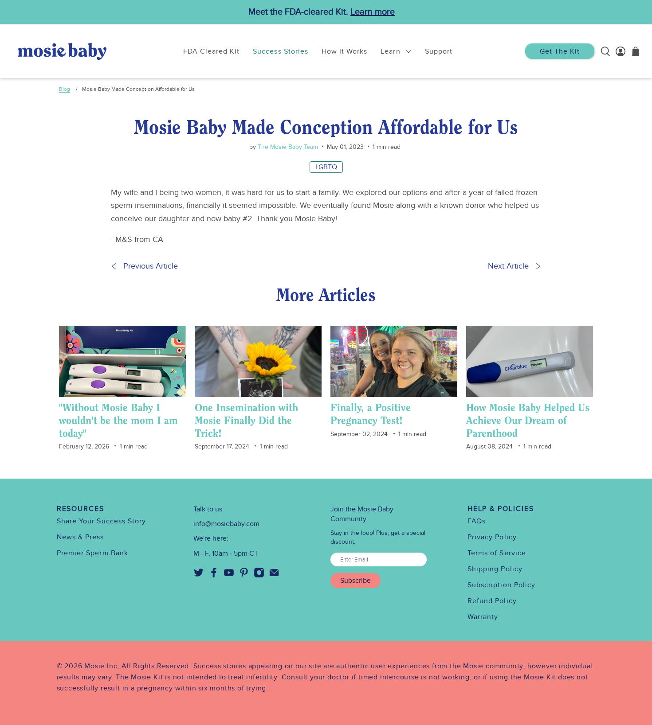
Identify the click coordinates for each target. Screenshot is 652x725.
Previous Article (150, 266)
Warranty (483, 616)
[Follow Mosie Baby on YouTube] (229, 575)
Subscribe (355, 580)
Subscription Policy (501, 585)
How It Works (344, 51)
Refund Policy (492, 600)
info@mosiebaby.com (226, 523)
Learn (390, 51)
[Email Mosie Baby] (274, 575)
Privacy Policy (492, 537)
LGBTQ (326, 167)
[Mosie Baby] (62, 51)
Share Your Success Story (101, 521)
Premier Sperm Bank (92, 553)
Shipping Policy (494, 569)
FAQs (476, 521)
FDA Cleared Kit (211, 51)
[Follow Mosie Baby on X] (198, 575)
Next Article (508, 266)
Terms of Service (496, 553)
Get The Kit (560, 51)
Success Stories (280, 51)
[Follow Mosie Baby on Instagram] (259, 575)
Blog (64, 89)
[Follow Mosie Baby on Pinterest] (244, 575)
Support (438, 51)
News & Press (80, 537)
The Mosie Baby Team (287, 147)
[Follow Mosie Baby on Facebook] (213, 575)
